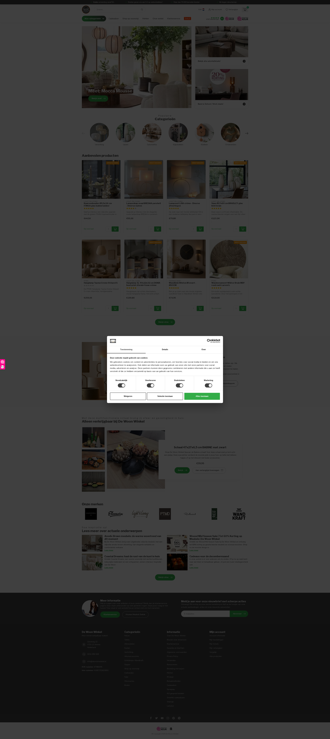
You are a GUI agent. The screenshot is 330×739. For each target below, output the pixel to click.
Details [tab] (165, 349)
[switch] (150, 385)
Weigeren (128, 396)
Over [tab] (203, 349)
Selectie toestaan (165, 396)
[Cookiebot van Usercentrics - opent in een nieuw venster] (209, 341)
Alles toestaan (202, 396)
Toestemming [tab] (126, 349)
